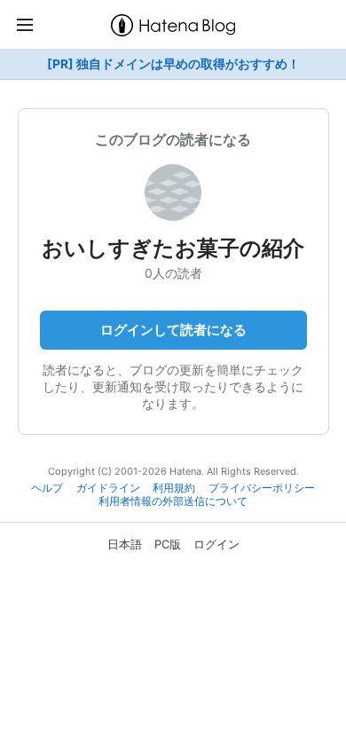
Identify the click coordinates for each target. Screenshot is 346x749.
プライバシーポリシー (261, 488)
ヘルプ (47, 488)
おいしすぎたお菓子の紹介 (173, 248)
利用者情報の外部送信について (173, 501)
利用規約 (174, 488)
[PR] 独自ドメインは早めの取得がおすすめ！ (173, 64)
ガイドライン (108, 488)
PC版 (167, 544)
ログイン (216, 544)
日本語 (124, 544)
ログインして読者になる (173, 329)
